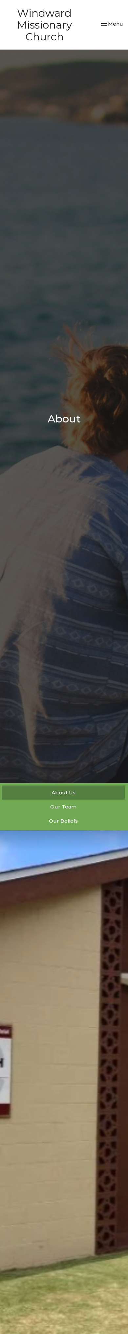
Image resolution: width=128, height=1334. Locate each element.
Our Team (63, 807)
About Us (63, 792)
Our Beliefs (63, 821)
